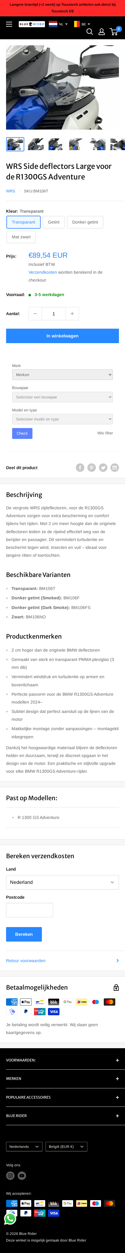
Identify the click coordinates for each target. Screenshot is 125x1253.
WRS (10, 191)
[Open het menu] (9, 24)
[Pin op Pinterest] (91, 467)
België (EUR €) (61, 1147)
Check (22, 433)
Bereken (24, 934)
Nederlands (19, 1147)
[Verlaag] (35, 313)
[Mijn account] (102, 31)
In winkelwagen (62, 335)
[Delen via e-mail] (114, 467)
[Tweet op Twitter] (103, 467)
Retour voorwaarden (26, 960)
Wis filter (105, 433)
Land (11, 869)
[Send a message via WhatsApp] (10, 1219)
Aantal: (13, 313)
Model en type (24, 410)
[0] (114, 31)
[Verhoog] (72, 313)
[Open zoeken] (89, 31)
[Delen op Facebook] (80, 467)
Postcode (15, 897)
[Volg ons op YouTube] (22, 1175)
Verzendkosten (43, 272)
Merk (16, 365)
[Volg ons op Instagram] (10, 1175)
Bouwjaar (20, 387)
